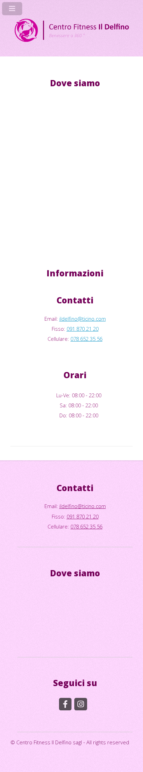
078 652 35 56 (86, 338)
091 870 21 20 (83, 328)
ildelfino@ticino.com (82, 318)
